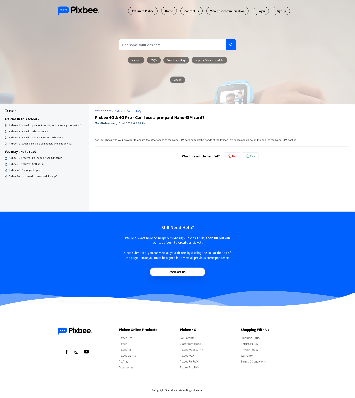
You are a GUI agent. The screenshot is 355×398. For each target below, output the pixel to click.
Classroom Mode (190, 344)
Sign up (281, 11)
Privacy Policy (249, 349)
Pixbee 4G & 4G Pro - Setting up (26, 164)
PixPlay (123, 361)
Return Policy (249, 344)
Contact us (191, 11)
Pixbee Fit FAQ (189, 361)
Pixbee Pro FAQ (189, 367)
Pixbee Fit (125, 349)
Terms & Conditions (253, 361)
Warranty (247, 355)
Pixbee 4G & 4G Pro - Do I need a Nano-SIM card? (35, 157)
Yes (252, 156)
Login (261, 11)
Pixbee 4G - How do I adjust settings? (29, 131)
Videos (177, 79)
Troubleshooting (176, 60)
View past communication (227, 11)
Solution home (103, 110)
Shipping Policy (250, 338)
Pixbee (119, 111)
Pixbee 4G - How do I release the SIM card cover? (36, 137)
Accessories (126, 367)
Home (169, 11)
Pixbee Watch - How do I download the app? (33, 176)
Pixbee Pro (125, 338)
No (234, 156)
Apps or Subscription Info (209, 60)
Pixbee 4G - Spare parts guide (25, 170)
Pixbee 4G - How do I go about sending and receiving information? (45, 125)
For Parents (187, 338)
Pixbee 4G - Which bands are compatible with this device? (40, 143)
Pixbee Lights (127, 355)
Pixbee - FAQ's (135, 111)
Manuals (136, 60)
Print (12, 111)
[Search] (231, 44)
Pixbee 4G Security (191, 349)
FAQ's (154, 60)
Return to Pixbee (143, 11)
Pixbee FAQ (187, 355)
